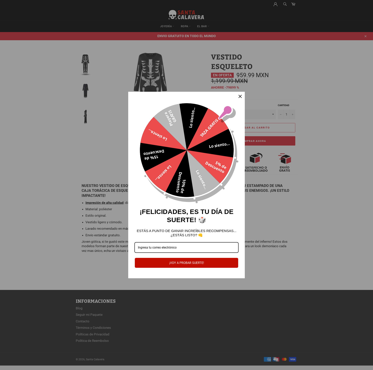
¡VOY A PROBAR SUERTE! (186, 263)
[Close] (240, 96)
